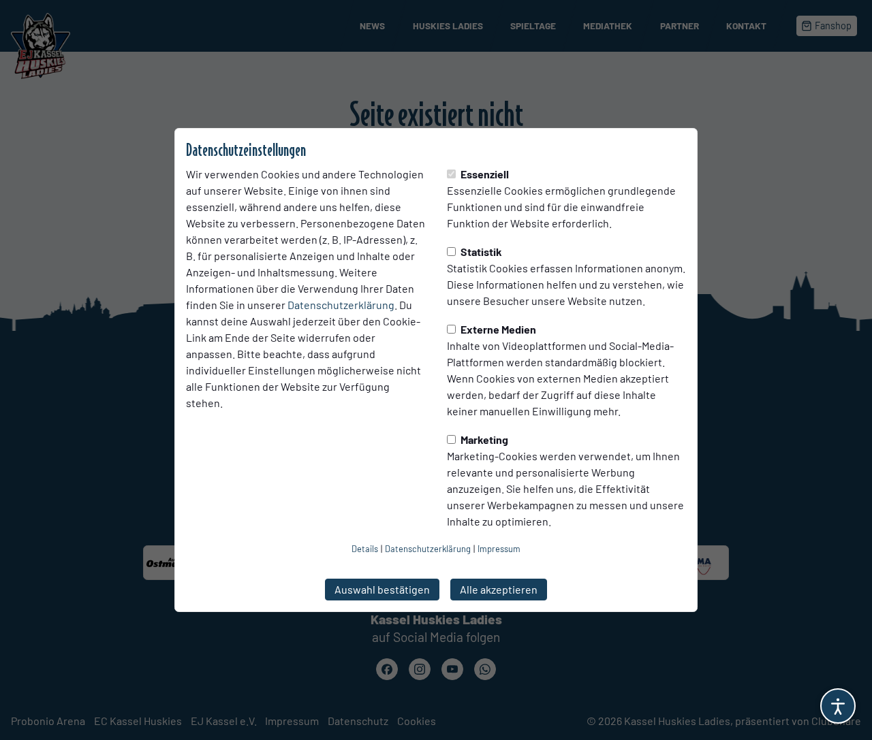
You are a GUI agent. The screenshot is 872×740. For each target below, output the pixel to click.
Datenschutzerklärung (340, 304)
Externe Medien (497, 329)
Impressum (499, 548)
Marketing (483, 439)
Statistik (480, 251)
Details (365, 548)
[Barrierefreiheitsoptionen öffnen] (838, 706)
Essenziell (483, 173)
